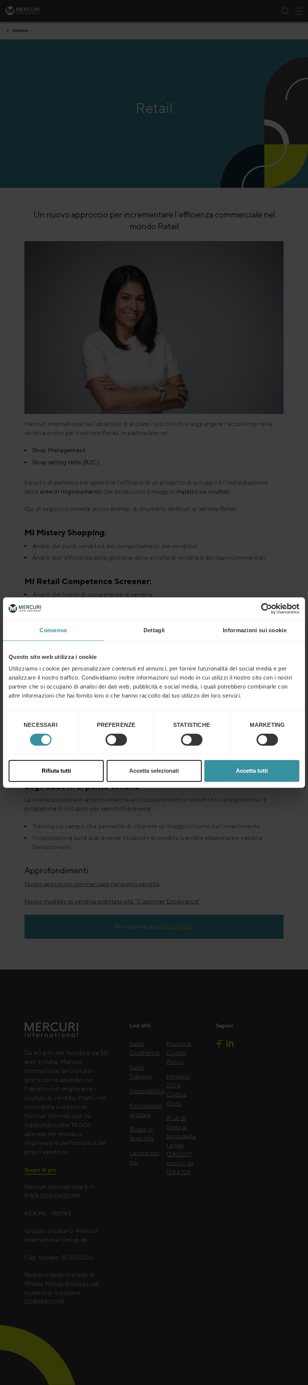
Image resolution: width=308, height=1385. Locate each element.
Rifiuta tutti (56, 770)
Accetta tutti (252, 770)
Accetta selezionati (154, 770)
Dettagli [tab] (154, 630)
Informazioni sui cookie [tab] (255, 630)
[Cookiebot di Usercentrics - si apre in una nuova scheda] (266, 608)
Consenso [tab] (53, 630)
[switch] (116, 740)
